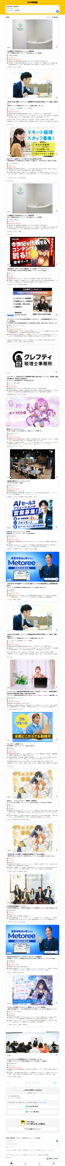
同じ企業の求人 (10, 124)
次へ (55, 1082)
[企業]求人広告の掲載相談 (43, 1154)
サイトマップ (19, 1154)
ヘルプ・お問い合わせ (10, 1154)
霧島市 (19, 1150)
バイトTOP (8, 1150)
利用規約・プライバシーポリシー (30, 1154)
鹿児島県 (14, 1150)
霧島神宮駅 (25, 1150)
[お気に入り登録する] (56, 47)
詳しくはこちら (43, 1102)
